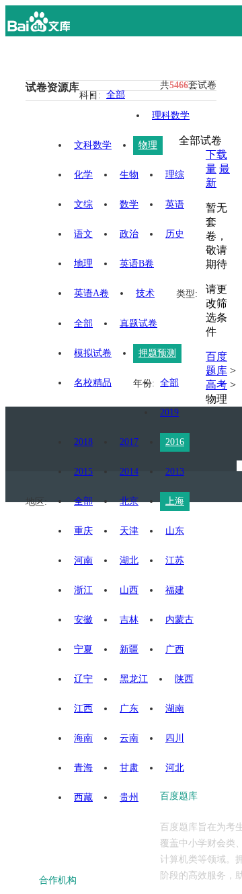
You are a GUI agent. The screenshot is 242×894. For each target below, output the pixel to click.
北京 (129, 501)
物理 (147, 145)
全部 (115, 95)
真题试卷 (138, 323)
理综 (174, 175)
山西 (129, 590)
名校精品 (93, 383)
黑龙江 (134, 679)
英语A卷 (91, 293)
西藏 (83, 797)
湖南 (174, 708)
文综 (83, 204)
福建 (174, 590)
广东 (129, 708)
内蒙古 (179, 620)
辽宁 (83, 679)
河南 (83, 560)
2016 (174, 442)
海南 (83, 738)
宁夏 (83, 649)
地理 (83, 264)
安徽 (83, 620)
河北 (174, 768)
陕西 (184, 679)
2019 (169, 412)
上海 (174, 501)
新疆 (129, 649)
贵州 (129, 797)
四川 (174, 738)
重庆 (83, 531)
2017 (129, 442)
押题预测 (157, 353)
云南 (129, 738)
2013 (174, 472)
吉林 (129, 620)
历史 (174, 234)
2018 (83, 442)
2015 (83, 472)
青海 (83, 768)
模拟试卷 (93, 353)
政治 (129, 234)
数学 (129, 204)
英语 (174, 204)
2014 (129, 472)
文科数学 (93, 145)
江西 (83, 708)
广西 (174, 649)
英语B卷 (137, 264)
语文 (83, 234)
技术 (145, 293)
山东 (174, 531)
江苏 (174, 560)
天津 (129, 531)
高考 (216, 384)
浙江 (83, 590)
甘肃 (129, 768)
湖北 (129, 560)
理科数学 (171, 115)
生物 (129, 175)
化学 (83, 175)
